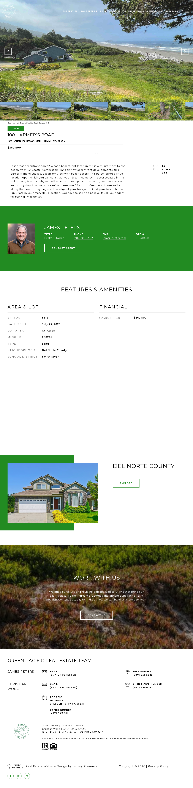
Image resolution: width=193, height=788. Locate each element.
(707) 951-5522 (83, 238)
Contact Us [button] (97, 615)
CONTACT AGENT (63, 248)
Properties (70, 11)
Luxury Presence (85, 766)
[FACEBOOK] (11, 776)
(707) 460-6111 (59, 712)
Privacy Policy (158, 766)
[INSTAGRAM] (19, 776)
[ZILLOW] (27, 776)
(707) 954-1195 (143, 687)
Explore (126, 483)
